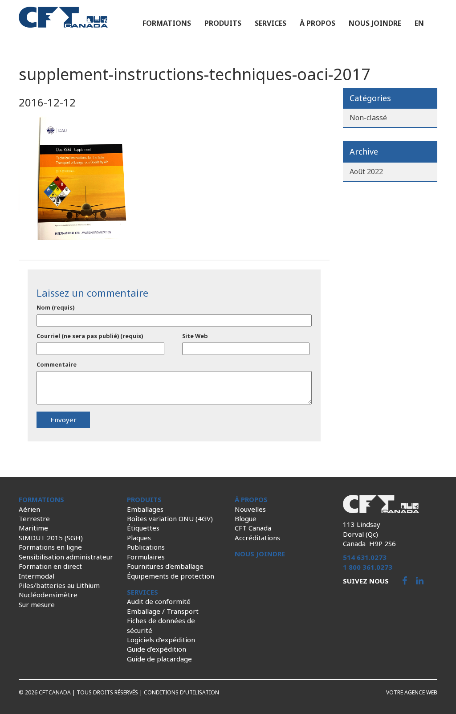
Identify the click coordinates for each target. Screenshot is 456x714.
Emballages (145, 509)
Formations (166, 23)
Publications (146, 547)
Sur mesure (37, 604)
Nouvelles (250, 509)
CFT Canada (253, 527)
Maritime (33, 527)
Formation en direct (50, 566)
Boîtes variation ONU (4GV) (170, 518)
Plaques (139, 537)
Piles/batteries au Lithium (59, 585)
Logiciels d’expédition (161, 639)
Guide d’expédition (156, 649)
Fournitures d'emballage (165, 566)
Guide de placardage (159, 658)
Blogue (245, 518)
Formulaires (146, 556)
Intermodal (36, 575)
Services (270, 23)
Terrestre (34, 518)
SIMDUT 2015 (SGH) (51, 537)
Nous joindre (375, 23)
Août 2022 (366, 171)
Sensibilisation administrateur (66, 556)
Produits (222, 23)
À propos (317, 23)
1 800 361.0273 (367, 567)
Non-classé (368, 117)
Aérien (29, 509)
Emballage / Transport (163, 611)
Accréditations (257, 537)
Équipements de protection (170, 575)
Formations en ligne (50, 547)
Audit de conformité (159, 601)
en (419, 23)
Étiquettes (143, 527)
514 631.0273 (365, 557)
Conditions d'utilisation (181, 692)
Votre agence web (411, 692)
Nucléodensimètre (48, 594)
